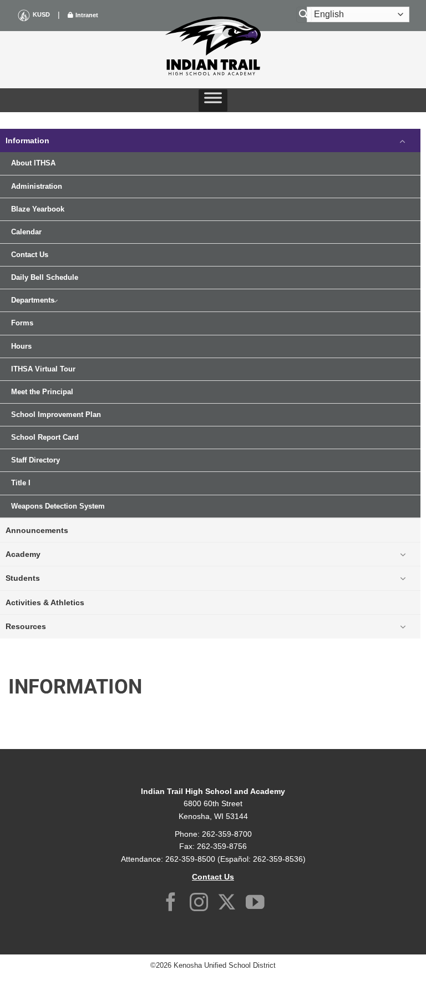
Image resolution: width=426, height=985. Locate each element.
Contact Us (29, 255)
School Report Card (45, 437)
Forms (22, 323)
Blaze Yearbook (37, 209)
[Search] (304, 15)
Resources (26, 626)
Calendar (26, 232)
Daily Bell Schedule (44, 278)
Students (23, 578)
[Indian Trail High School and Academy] (213, 45)
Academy (23, 554)
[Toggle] (402, 140)
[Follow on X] (226, 903)
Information (27, 140)
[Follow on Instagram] (199, 903)
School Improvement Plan (56, 415)
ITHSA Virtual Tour (43, 369)
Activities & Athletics (45, 602)
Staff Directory (35, 460)
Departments (32, 300)
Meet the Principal (42, 392)
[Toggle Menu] (213, 100)
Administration (36, 186)
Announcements (37, 530)
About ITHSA (33, 163)
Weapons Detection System (58, 506)
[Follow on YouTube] (255, 903)
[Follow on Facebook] (170, 903)
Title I (21, 483)
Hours (21, 346)
